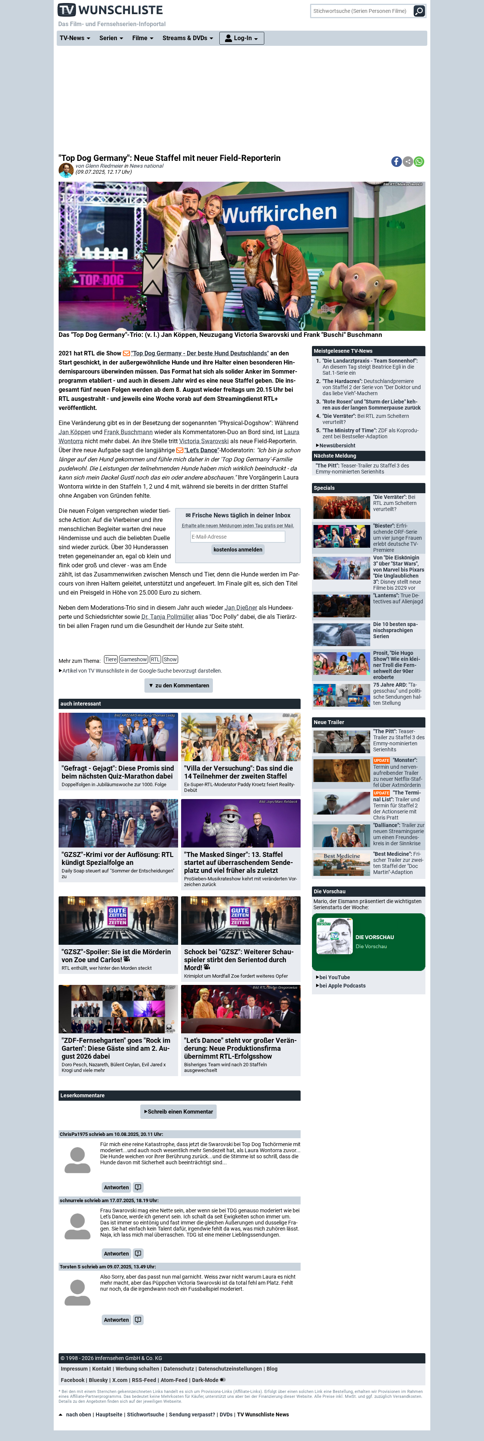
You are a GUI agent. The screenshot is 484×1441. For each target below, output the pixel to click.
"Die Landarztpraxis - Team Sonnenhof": (370, 367)
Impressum (74, 1369)
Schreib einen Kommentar (180, 1111)
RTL (155, 659)
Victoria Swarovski (204, 441)
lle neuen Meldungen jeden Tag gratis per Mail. (238, 525)
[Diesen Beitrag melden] (138, 1187)
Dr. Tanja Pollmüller (167, 616)
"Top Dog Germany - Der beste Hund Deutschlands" (200, 353)
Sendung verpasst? (192, 1414)
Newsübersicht (337, 445)
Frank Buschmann (128, 432)
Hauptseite (109, 1414)
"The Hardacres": (372, 387)
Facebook (72, 1380)
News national (146, 166)
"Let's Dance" (202, 450)
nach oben (78, 1414)
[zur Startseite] (110, 7)
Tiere (110, 659)
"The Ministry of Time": (371, 433)
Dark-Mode (206, 1380)
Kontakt (101, 1369)
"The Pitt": (362, 469)
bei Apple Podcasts (343, 986)
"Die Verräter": (366, 419)
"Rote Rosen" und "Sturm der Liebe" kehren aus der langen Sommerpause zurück (371, 405)
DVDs (226, 1414)
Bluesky (98, 1380)
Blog (272, 1369)
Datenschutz (179, 1369)
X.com (119, 1380)
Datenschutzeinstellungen (230, 1369)
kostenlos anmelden (238, 550)
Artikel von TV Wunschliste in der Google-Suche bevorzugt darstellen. (142, 671)
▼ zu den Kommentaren (178, 685)
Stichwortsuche (145, 1414)
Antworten (116, 1187)
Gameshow (133, 659)
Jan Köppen (75, 432)
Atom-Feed (174, 1380)
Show (170, 659)
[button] (396, 161)
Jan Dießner (241, 607)
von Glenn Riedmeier (99, 166)
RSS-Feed (144, 1380)
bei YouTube (335, 977)
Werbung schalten (137, 1369)
